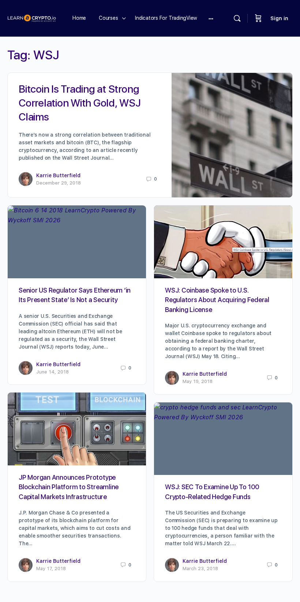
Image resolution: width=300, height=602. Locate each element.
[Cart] (258, 18)
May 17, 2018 (51, 568)
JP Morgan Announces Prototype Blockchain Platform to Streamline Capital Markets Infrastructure (69, 487)
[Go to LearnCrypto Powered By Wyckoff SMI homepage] (31, 17)
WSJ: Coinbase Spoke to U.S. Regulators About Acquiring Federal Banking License (217, 299)
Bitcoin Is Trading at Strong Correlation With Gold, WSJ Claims (80, 103)
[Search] (237, 18)
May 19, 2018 (198, 381)
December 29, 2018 (58, 183)
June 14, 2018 (52, 372)
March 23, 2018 (200, 568)
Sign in (279, 18)
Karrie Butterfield (58, 175)
